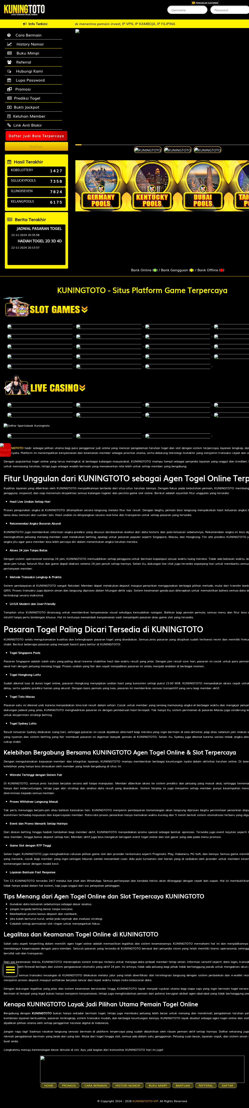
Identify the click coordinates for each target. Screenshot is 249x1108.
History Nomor (29, 44)
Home (48, 1085)
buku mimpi (158, 1085)
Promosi (22, 89)
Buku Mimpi (26, 53)
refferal (206, 1085)
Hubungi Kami (28, 71)
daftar (227, 1085)
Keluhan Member (29, 116)
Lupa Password (29, 80)
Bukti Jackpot (26, 107)
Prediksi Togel (27, 98)
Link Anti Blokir (27, 125)
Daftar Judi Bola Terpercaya (36, 135)
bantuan (183, 1085)
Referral (22, 62)
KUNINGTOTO (14, 448)
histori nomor (128, 1085)
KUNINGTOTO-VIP (145, 1101)
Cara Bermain (27, 35)
